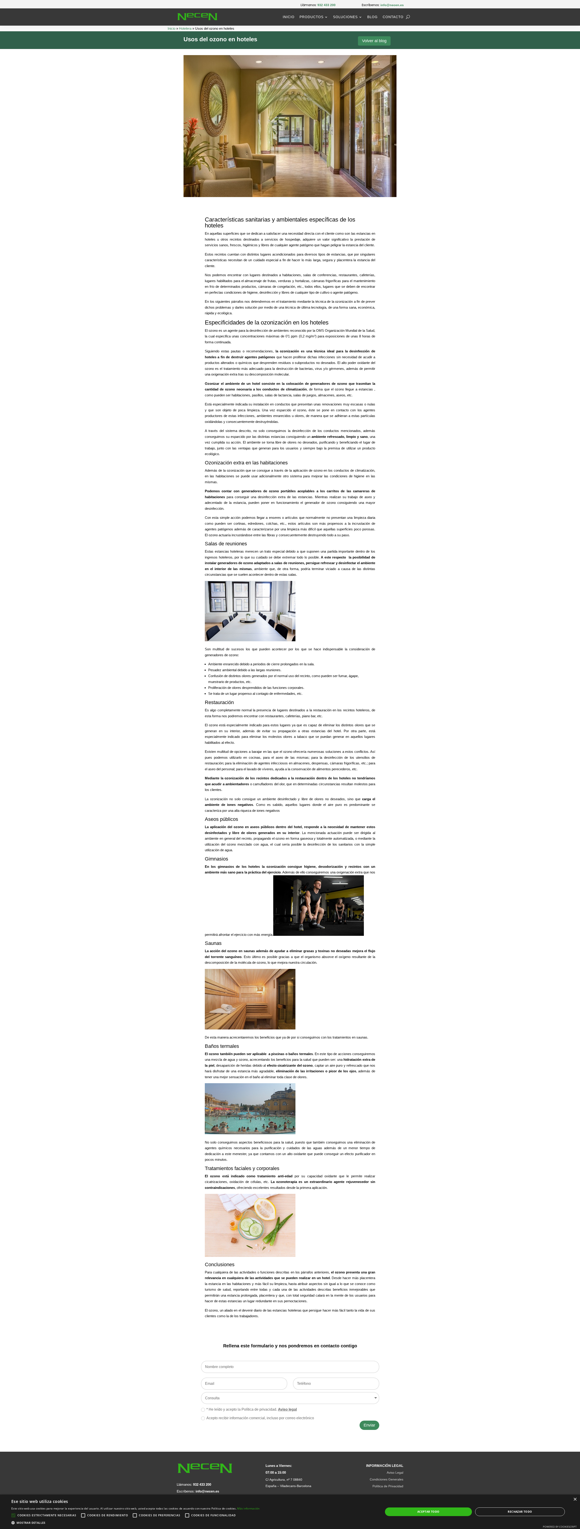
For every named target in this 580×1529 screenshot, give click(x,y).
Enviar (369, 1425)
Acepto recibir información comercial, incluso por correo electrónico (260, 1418)
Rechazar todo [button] (520, 1512)
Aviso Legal (395, 1472)
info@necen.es (207, 1491)
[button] (135, 1523)
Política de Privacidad (387, 1486)
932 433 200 (202, 1484)
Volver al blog (374, 41)
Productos (312, 17)
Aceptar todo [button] (428, 1512)
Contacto (393, 17)
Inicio (289, 17)
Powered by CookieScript (560, 1526)
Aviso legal (287, 1409)
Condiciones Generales (386, 1479)
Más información (248, 1508)
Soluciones (345, 17)
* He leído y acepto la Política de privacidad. (251, 1409)
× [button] (575, 1499)
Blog (372, 17)
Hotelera (185, 28)
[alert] (290, 1512)
